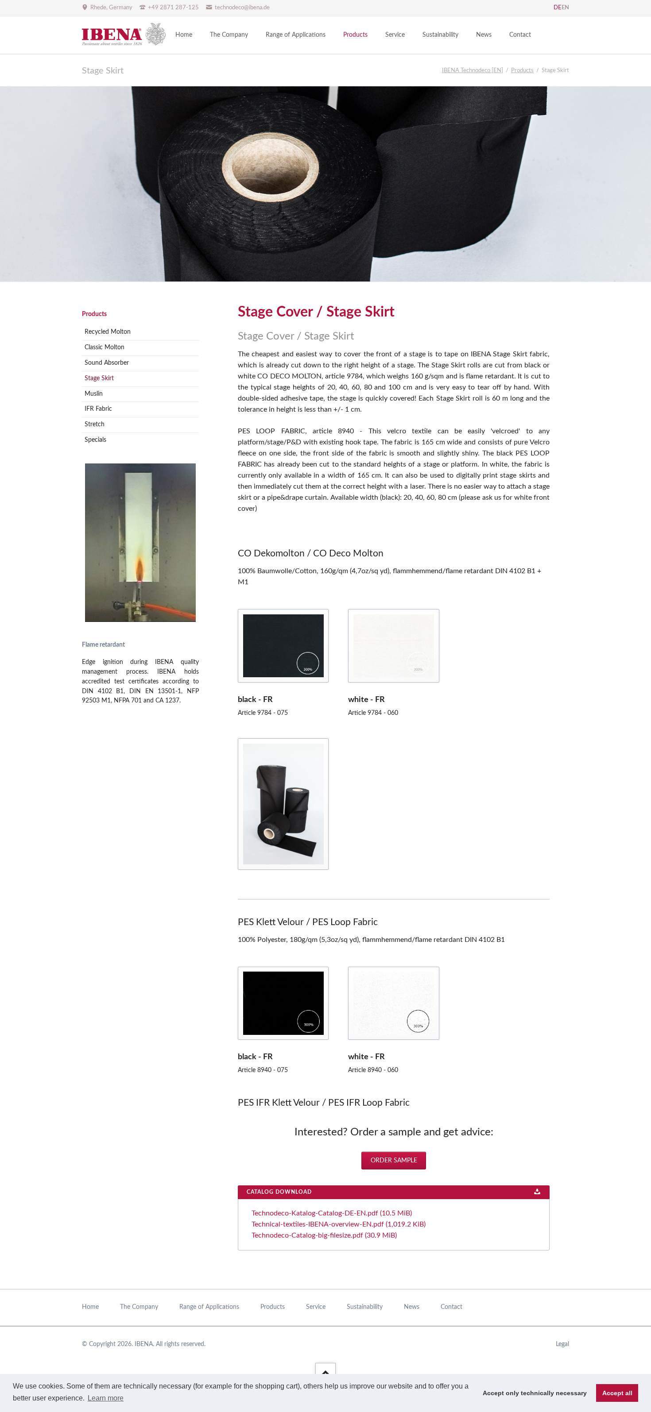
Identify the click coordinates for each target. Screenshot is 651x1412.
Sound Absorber (107, 363)
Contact (451, 1307)
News (411, 1307)
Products (94, 314)
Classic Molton (104, 347)
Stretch (95, 424)
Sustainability (365, 1307)
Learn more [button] (106, 1398)
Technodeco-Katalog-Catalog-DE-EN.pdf (332, 1213)
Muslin (94, 394)
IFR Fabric (98, 409)
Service (316, 1307)
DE (558, 8)
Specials (95, 440)
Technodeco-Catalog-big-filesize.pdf (324, 1235)
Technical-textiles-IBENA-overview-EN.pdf (339, 1224)
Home (90, 1307)
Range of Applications (209, 1307)
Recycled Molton (108, 332)
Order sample (394, 1160)
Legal (562, 1344)
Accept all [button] (617, 1393)
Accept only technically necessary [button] (535, 1393)
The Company (139, 1307)
